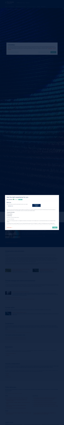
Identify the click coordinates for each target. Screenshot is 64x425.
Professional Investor (36, 205)
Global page (9, 227)
